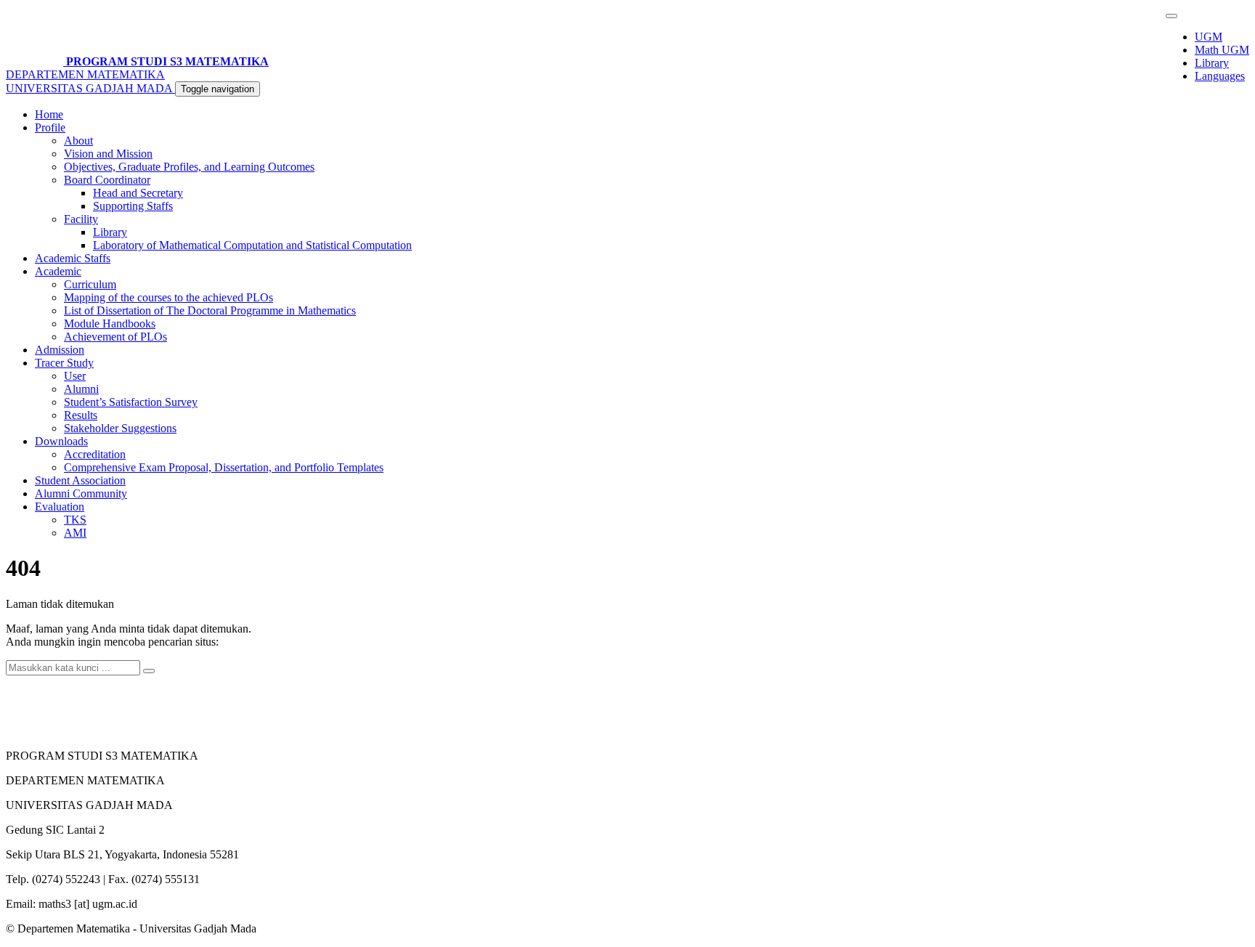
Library (1212, 63)
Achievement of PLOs (115, 336)
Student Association (80, 480)
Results (80, 415)
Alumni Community (81, 493)
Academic (58, 271)
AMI (75, 533)
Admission (59, 350)
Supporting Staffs (133, 206)
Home (49, 114)
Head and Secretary (138, 193)
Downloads (61, 441)
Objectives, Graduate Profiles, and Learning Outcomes (189, 166)
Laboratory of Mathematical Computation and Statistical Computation (252, 245)
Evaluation (59, 506)
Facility (81, 219)
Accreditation (95, 454)
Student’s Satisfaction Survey (131, 402)
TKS (75, 519)
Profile (50, 127)
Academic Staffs (72, 258)
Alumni (81, 389)
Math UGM (1222, 50)
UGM (1208, 37)
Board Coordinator (107, 180)
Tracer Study (64, 363)
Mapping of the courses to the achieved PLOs (168, 297)
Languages (1220, 76)
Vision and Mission (108, 153)
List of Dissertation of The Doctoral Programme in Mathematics (210, 310)
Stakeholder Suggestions (120, 428)
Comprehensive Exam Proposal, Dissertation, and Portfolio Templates (223, 467)
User (75, 376)
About (78, 140)
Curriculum (90, 284)
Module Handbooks (109, 323)
